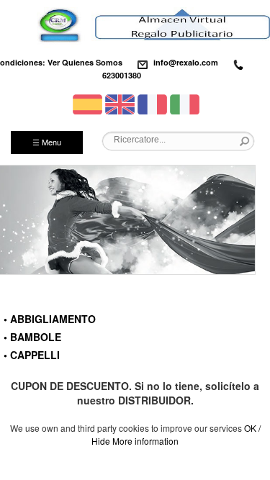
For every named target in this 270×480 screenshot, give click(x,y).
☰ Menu (46, 142)
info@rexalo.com (185, 62)
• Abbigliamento (50, 319)
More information (145, 441)
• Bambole (32, 337)
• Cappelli (32, 355)
